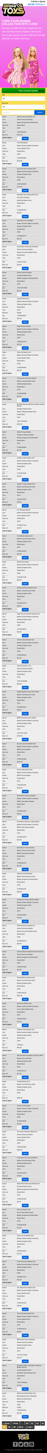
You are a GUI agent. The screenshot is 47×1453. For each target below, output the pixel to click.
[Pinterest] (31, 1445)
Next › (21, 1427)
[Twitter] (20, 1445)
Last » (30, 1427)
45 (9, 1427)
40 (27, 1423)
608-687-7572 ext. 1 (36, 4)
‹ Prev (15, 1423)
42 (37, 1423)
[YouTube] (26, 1445)
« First (6, 1423)
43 (42, 1423)
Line (3, 95)
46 (14, 1427)
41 (32, 1423)
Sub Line (5, 103)
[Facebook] (15, 1445)
